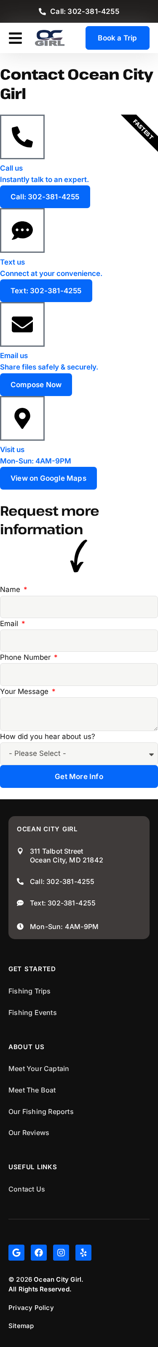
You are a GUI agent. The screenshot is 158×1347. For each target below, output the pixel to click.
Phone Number (26, 657)
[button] (15, 38)
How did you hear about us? (47, 736)
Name (11, 589)
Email (10, 623)
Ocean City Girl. (58, 1279)
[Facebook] (39, 1253)
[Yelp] (83, 1253)
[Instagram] (61, 1253)
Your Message (25, 691)
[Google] (16, 1253)
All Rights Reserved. (40, 1289)
